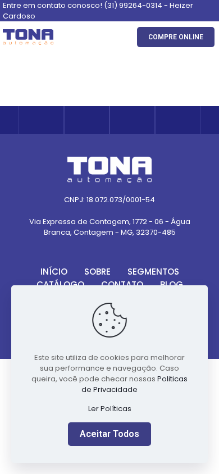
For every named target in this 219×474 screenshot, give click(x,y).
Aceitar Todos (109, 434)
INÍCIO (53, 271)
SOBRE (97, 271)
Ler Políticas (109, 408)
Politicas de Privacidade (134, 384)
